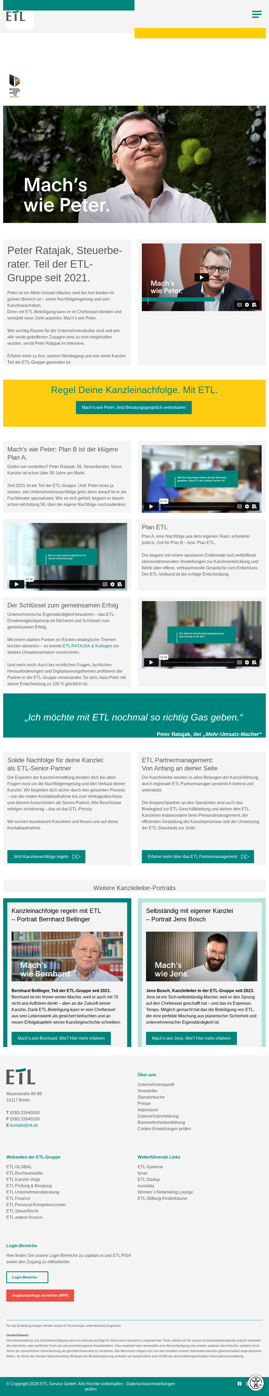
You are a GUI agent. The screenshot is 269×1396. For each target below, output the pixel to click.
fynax (143, 1173)
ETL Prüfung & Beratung (29, 1186)
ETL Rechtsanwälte (24, 1173)
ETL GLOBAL (19, 1167)
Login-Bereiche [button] (24, 1277)
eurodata (146, 1186)
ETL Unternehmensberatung (32, 1192)
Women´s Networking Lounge (165, 1192)
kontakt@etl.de (24, 1125)
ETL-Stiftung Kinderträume (162, 1198)
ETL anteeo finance (24, 1217)
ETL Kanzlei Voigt (23, 1179)
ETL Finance (18, 1198)
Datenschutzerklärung (158, 1116)
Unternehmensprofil (156, 1084)
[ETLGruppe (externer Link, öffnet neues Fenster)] (241, 1384)
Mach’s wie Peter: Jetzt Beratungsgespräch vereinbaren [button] (134, 407)
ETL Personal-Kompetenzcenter (36, 1204)
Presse (144, 1103)
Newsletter (148, 1091)
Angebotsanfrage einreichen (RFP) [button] (40, 1295)
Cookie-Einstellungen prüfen (164, 1128)
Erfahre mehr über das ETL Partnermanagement (192, 856)
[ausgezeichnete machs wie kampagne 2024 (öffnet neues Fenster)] (11, 89)
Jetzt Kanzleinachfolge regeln (41, 856)
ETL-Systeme (150, 1167)
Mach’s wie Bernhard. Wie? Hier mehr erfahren (61, 1038)
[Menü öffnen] (257, 14)
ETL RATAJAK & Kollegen (87, 646)
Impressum (148, 1110)
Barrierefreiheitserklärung (161, 1122)
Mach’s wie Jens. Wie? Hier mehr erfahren (191, 1038)
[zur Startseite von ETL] (15, 16)
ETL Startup (149, 1179)
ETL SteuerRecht (22, 1211)
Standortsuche (151, 1097)
